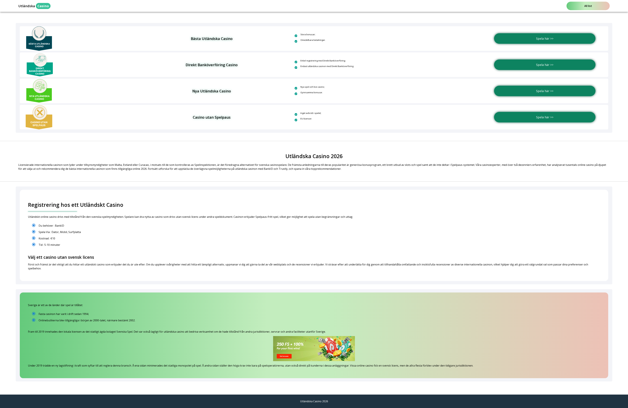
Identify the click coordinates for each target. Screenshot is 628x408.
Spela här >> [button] (544, 38)
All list (588, 6)
